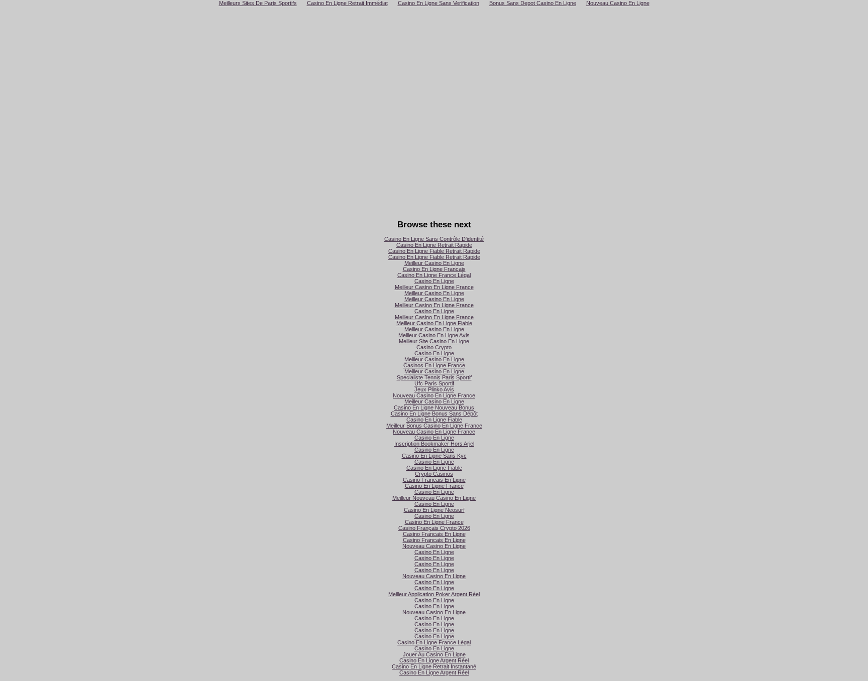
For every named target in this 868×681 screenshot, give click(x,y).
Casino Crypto (434, 347)
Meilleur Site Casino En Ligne (434, 341)
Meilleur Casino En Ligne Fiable (434, 323)
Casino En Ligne (434, 281)
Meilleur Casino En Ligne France (434, 287)
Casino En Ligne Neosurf (434, 510)
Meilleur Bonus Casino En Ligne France (434, 426)
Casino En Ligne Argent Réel (434, 660)
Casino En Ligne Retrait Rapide (434, 245)
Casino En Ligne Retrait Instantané (434, 666)
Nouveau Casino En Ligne (434, 546)
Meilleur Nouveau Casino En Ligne (434, 498)
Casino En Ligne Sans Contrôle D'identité (434, 239)
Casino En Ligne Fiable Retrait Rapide (434, 251)
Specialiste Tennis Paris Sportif (434, 377)
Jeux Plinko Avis (434, 389)
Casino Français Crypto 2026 (434, 528)
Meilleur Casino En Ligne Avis (434, 335)
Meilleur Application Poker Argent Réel (434, 594)
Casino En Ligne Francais (434, 269)
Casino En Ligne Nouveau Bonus (434, 407)
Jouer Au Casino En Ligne (434, 654)
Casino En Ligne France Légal (434, 275)
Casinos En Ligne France (434, 365)
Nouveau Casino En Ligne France (434, 395)
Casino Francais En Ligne (434, 480)
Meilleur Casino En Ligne (434, 263)
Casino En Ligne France (434, 486)
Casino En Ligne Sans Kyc (434, 456)
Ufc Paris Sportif (434, 383)
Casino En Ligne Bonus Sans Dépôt (434, 414)
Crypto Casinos (434, 474)
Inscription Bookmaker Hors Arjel (434, 444)
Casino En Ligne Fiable (434, 420)
